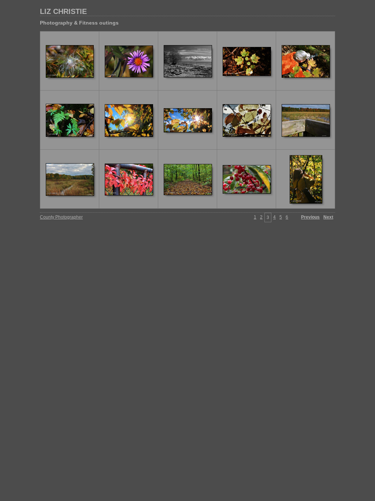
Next (328, 217)
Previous (310, 217)
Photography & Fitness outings (79, 23)
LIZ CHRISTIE (63, 11)
